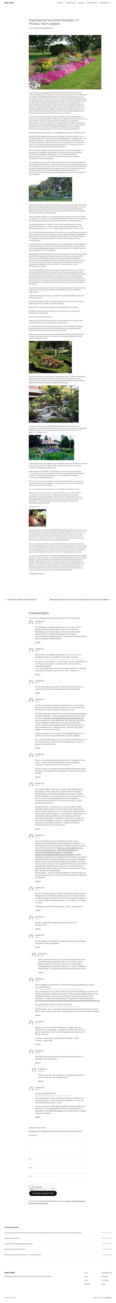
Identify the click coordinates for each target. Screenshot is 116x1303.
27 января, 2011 (42, 1069)
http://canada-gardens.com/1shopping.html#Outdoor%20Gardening (54, 853)
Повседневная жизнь (46, 28)
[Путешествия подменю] (97, 2)
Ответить (38, 642)
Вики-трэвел (9, 3)
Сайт (30, 1176)
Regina (37, 28)
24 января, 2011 (39, 887)
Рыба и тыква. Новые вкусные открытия (19, 1243)
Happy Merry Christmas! (12, 1238)
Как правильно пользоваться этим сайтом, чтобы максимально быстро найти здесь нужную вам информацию (43, 1232)
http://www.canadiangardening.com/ (48, 852)
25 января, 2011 (42, 953)
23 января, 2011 (39, 754)
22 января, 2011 (39, 621)
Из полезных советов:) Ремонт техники (22, 599)
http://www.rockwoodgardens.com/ (70, 848)
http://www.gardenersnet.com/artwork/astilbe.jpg (65, 718)
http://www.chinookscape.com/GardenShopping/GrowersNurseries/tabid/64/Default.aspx (67, 1000)
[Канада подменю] (84, 2)
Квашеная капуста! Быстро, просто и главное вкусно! (23, 1254)
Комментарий (33, 1135)
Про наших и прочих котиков (15, 1249)
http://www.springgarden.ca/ (67, 850)
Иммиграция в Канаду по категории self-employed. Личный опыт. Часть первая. (79, 599)
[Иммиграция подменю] (75, 2)
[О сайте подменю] (63, 2)
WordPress (108, 1297)
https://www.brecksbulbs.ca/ (45, 850)
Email (30, 1167)
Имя (30, 1159)
